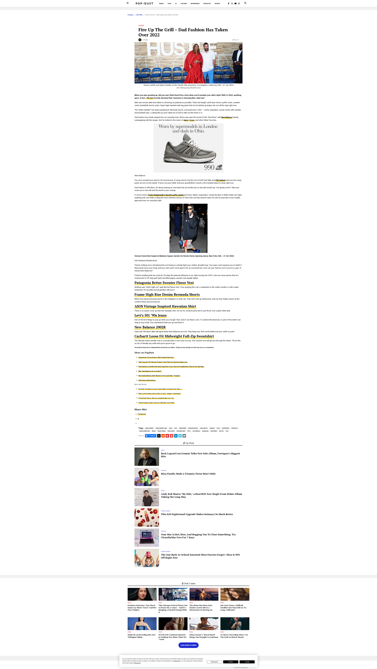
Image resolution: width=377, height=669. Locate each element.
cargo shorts (203, 428)
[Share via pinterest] (167, 435)
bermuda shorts (193, 428)
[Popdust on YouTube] (235, 3)
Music (161, 3)
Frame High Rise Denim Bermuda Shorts (167, 294)
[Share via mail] (184, 435)
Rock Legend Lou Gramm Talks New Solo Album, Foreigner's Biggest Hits (200, 455)
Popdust (130, 15)
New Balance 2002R (150, 327)
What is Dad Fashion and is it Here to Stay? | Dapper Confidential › (159, 393)
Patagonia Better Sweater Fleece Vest (164, 282)
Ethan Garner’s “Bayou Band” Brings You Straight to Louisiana (203, 636)
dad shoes (234, 428)
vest (227, 431)
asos (175, 428)
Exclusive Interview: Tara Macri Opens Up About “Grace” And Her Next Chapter (142, 607)
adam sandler (149, 428)
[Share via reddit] (163, 435)
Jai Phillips (145, 40)
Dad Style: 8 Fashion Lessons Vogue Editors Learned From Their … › (160, 389)
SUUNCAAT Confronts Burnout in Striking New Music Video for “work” (172, 637)
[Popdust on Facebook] (228, 3)
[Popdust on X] (232, 3)
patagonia (205, 431)
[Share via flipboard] (171, 435)
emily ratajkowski (144, 431)
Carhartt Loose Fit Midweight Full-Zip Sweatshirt (174, 336)
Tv (176, 3)
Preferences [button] (137, 663)
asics (170, 428)
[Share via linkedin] (176, 435)
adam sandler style (161, 428)
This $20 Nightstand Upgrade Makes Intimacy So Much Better (197, 514)
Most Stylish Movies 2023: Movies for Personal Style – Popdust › (159, 376)
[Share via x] (159, 435)
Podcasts (207, 3)
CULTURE (184, 3)
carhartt (212, 428)
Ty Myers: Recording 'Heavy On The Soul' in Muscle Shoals (234, 636)
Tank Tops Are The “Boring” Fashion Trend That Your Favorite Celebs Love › (163, 362)
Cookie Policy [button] (177, 661)
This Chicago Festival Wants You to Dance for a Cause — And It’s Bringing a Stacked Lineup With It (173, 608)
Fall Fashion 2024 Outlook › (147, 380)
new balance (196, 431)
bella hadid (182, 428)
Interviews (195, 3)
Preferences (214, 662)
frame (154, 431)
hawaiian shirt (181, 431)
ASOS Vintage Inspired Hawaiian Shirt (165, 306)
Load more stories (188, 645)
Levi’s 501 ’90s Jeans (151, 315)
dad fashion (225, 428)
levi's (189, 431)
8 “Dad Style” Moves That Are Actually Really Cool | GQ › (156, 398)
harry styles (171, 431)
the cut (221, 431)
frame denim (161, 431)
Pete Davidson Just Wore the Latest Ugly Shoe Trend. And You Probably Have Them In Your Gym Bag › (171, 366)
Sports (217, 3)
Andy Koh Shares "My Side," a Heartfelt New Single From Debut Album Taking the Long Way (201, 495)
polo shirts (214, 431)
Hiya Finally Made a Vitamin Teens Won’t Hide (188, 473)
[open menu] (128, 3)
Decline (231, 662)
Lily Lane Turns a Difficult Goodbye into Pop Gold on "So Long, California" (233, 607)
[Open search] (245, 3)
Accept (247, 662)
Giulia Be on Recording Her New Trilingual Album (142, 636)
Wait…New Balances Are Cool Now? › (150, 371)
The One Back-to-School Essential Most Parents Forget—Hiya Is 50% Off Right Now (200, 556)
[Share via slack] (180, 435)
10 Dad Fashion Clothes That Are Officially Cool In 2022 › (156, 403)
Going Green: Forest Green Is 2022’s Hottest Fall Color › (156, 357)
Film (169, 3)
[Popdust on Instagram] (238, 3)
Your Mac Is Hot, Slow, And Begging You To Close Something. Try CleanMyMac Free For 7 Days (198, 536)
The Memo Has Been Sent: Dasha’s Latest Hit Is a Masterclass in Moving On (201, 607)
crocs (218, 428)
